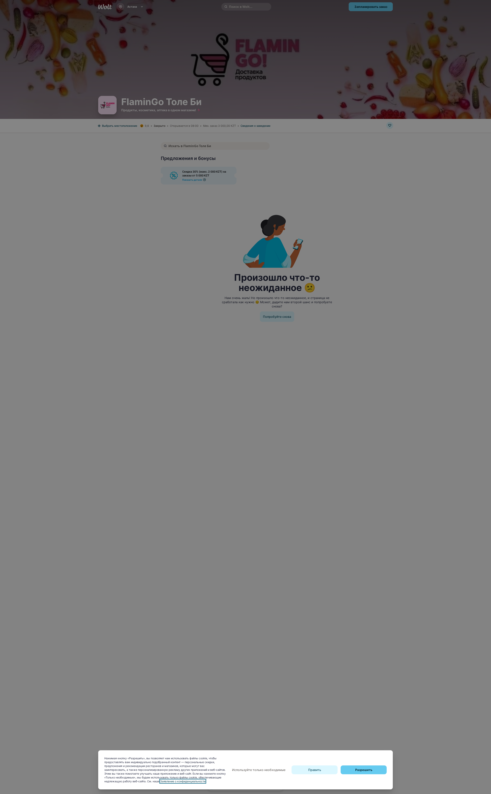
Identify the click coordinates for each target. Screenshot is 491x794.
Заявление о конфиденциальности (182, 781)
